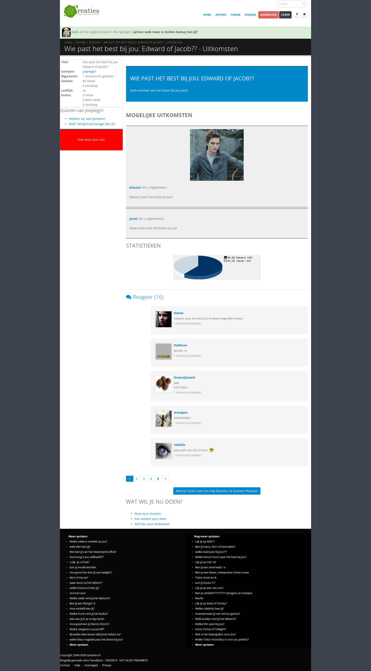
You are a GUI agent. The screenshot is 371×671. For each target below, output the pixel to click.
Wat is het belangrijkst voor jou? (215, 634)
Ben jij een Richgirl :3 (82, 603)
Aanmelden (268, 15)
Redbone (180, 345)
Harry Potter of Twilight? (210, 629)
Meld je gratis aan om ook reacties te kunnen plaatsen (217, 491)
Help (77, 665)
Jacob (133, 219)
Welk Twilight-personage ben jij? (92, 124)
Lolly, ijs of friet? (80, 562)
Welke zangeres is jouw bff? (87, 629)
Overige (250, 15)
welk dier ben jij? (80, 547)
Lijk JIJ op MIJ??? (205, 541)
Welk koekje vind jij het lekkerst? (215, 619)
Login (285, 15)
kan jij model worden (83, 567)
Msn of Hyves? (79, 577)
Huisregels (91, 665)
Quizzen (94, 42)
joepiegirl (89, 71)
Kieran (178, 313)
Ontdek (220, 15)
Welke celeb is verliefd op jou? (88, 541)
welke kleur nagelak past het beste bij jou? (96, 639)
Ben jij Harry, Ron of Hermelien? (215, 547)
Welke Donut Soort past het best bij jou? (220, 557)
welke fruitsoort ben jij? (84, 588)
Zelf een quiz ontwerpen (152, 524)
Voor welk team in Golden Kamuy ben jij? (167, 32)
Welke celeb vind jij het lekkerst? (90, 598)
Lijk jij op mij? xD (205, 562)
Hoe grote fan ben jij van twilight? (91, 572)
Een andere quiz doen (150, 519)
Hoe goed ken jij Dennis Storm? (89, 624)
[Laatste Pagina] (165, 479)
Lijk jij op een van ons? (209, 588)
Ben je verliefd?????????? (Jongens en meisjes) (223, 593)
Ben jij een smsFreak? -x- (210, 567)
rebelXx (179, 445)
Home (207, 15)
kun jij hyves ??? (205, 583)
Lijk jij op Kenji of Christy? (211, 603)
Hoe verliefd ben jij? (82, 608)
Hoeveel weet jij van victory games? (217, 614)
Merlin (199, 598)
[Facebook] (297, 14)
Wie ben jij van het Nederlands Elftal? (93, 552)
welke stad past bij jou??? (211, 552)
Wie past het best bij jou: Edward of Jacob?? (133, 42)
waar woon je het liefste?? (86, 583)
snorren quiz (78, 593)
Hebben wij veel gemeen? (87, 119)
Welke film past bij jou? (209, 624)
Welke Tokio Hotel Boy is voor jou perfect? (222, 639)
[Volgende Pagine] (158, 479)
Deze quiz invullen (148, 514)
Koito (75, 32)
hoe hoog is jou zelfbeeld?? (87, 557)
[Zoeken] (304, 3)
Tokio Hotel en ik (206, 577)
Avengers (181, 412)
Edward (134, 187)
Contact (65, 665)
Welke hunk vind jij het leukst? (89, 614)
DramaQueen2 (184, 377)
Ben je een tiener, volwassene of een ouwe (222, 572)
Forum (235, 15)
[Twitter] (304, 14)
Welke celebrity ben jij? (209, 608)
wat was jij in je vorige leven (87, 619)
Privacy (106, 665)
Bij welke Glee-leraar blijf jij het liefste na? (95, 634)
